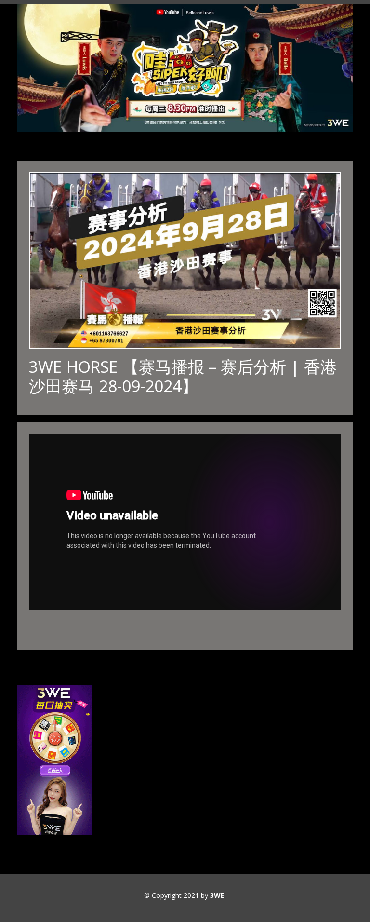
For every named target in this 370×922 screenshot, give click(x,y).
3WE (217, 895)
